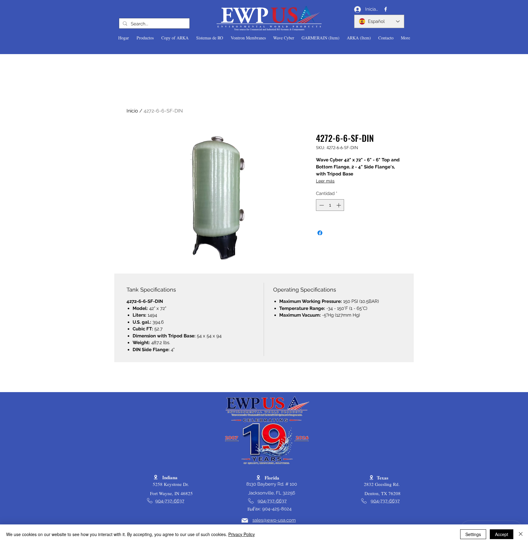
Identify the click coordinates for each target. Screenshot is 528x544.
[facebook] (386, 9)
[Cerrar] (520, 534)
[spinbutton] (330, 205)
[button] (145, 38)
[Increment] (339, 205)
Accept (501, 534)
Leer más (325, 180)
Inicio (132, 111)
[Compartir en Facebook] (320, 233)
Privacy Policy (241, 534)
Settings (473, 534)
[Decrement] (321, 205)
